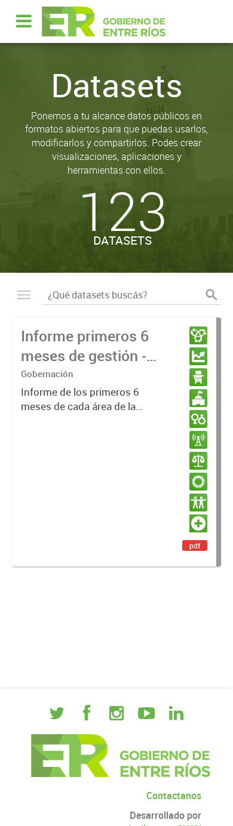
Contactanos (173, 795)
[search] (211, 295)
